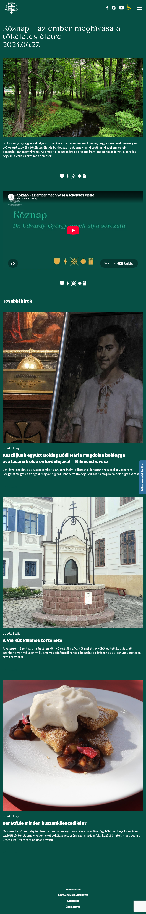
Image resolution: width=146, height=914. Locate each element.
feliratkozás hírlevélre (142, 477)
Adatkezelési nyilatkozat (73, 895)
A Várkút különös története (32, 641)
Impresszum (73, 889)
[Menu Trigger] (139, 7)
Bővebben (10, 486)
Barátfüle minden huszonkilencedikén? (45, 823)
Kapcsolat (73, 901)
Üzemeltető (73, 907)
